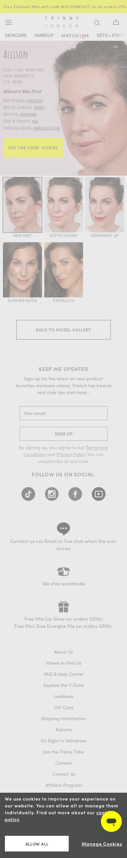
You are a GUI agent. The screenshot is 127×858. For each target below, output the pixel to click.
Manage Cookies (102, 844)
